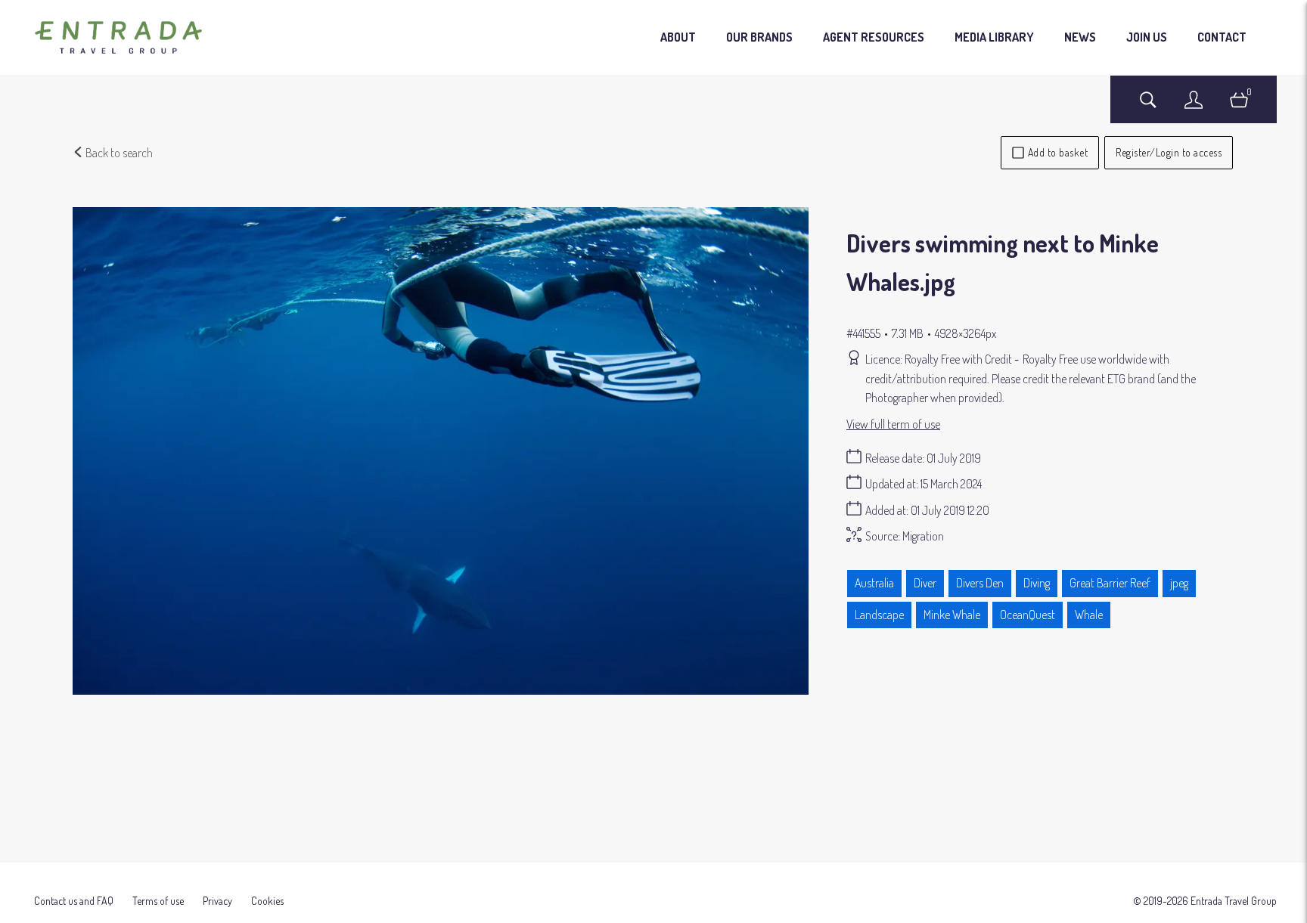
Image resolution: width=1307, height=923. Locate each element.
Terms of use (158, 900)
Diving (1036, 582)
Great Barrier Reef (1110, 582)
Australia (874, 582)
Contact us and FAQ (73, 900)
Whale (1089, 614)
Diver (925, 582)
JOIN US (1146, 37)
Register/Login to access (1169, 152)
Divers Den (980, 582)
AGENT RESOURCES (873, 37)
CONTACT (1221, 37)
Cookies (267, 900)
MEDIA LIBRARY (994, 37)
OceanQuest (1027, 614)
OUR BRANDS (759, 37)
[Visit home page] (118, 38)
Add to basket (1058, 152)
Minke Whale (952, 614)
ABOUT (678, 37)
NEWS (1080, 37)
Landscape (879, 614)
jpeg (1179, 582)
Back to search (118, 152)
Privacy (217, 900)
